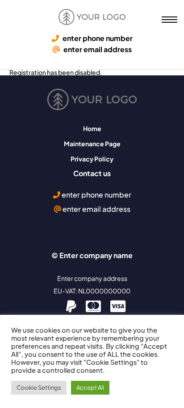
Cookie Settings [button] (39, 387)
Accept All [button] (90, 387)
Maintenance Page (92, 144)
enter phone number (97, 38)
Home (92, 128)
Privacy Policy (92, 159)
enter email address (97, 49)
